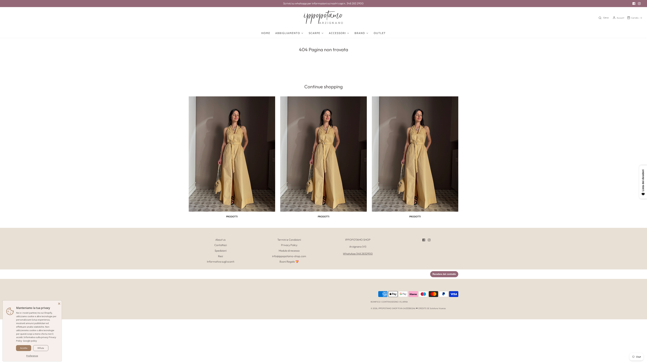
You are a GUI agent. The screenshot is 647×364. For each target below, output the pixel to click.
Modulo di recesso (289, 250)
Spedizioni (220, 250)
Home (265, 33)
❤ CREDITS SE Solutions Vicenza (431, 308)
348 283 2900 (355, 3)
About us (220, 239)
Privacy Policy (289, 245)
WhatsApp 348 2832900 (358, 253)
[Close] (59, 303)
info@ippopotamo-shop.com (289, 256)
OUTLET (380, 33)
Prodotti (232, 216)
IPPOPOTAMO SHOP (387, 308)
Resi (220, 256)
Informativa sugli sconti (220, 261)
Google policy (30, 340)
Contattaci (220, 245)
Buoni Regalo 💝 (289, 261)
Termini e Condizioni (289, 239)
